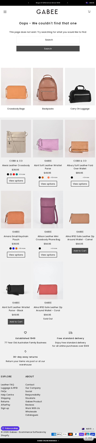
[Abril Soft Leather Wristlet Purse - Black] (16, 280)
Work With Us (32, 408)
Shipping (5, 398)
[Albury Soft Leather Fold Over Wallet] (80, 138)
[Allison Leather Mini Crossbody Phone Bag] (48, 209)
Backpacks (48, 108)
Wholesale (31, 411)
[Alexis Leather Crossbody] (16, 138)
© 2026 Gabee (9, 432)
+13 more (53, 177)
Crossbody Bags (16, 108)
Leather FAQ (7, 384)
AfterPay (5, 404)
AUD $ (91, 3)
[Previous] (28, 3)
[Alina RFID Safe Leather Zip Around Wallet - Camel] (80, 209)
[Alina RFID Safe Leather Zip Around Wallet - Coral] (48, 280)
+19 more (21, 248)
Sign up (5, 408)
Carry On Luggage (79, 108)
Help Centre (7, 394)
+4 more (54, 248)
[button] (48, 440)
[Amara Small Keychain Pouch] (16, 209)
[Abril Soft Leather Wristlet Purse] (48, 138)
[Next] (67, 3)
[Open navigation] (5, 12)
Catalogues (31, 414)
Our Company (33, 387)
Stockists (30, 398)
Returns (5, 401)
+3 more (22, 174)
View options (16, 180)
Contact (29, 384)
